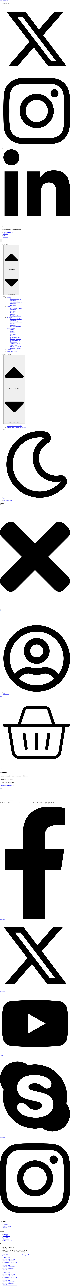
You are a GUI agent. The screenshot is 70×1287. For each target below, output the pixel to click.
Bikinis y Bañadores (15, 316)
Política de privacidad (9, 1259)
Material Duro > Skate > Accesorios (16, 427)
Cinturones (13, 336)
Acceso (12, 782)
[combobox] (8, 505)
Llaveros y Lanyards (15, 340)
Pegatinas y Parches (15, 346)
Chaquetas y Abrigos (16, 308)
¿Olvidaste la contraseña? (7, 785)
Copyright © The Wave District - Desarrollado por (16, 1254)
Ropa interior (13, 342)
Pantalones (13, 303)
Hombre (9, 297)
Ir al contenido (4, 0)
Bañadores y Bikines (15, 326)
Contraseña (6, 779)
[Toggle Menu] (4, 296)
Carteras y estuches (15, 339)
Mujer (8, 306)
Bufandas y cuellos (15, 348)
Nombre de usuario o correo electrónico (14, 776)
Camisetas (13, 311)
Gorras (12, 329)
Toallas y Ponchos (15, 343)
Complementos (11, 328)
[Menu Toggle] (1, 240)
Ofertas (12, 351)
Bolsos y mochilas (15, 337)
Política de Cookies (8, 1260)
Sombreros (13, 332)
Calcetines (13, 334)
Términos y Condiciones (10, 1262)
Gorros (12, 331)
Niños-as (9, 317)
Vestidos (12, 312)
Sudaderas (13, 300)
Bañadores (13, 305)
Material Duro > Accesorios (14, 426)
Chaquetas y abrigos (15, 299)
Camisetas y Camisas (16, 302)
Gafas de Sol (13, 345)
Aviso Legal (6, 1257)
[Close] (4, 429)
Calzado (9, 349)
